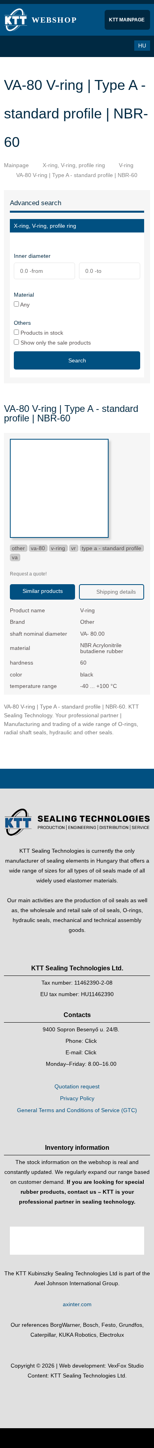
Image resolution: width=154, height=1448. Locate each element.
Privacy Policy (77, 1098)
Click (91, 1041)
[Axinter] (77, 1262)
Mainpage (16, 165)
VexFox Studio (126, 1365)
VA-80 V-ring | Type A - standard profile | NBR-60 (76, 175)
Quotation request (77, 1086)
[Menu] (14, 46)
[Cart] (105, 45)
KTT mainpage (127, 20)
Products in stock (41, 332)
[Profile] (121, 45)
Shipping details (115, 592)
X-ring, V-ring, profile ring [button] (45, 226)
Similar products (43, 591)
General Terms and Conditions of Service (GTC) (77, 1110)
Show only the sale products (55, 342)
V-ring (126, 165)
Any (24, 304)
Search (77, 360)
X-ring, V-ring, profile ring (74, 165)
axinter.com (77, 1304)
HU (142, 45)
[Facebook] (69, 1396)
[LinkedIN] (84, 1396)
